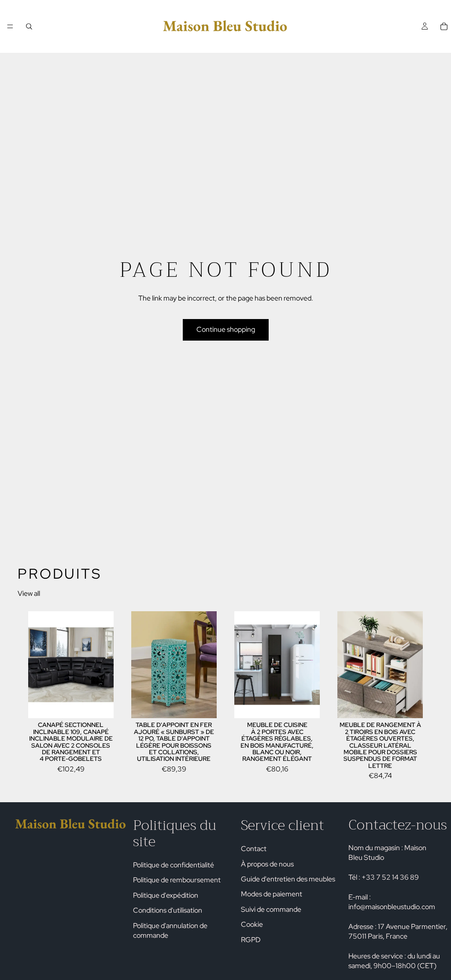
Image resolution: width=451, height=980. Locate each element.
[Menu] (10, 26)
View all (29, 593)
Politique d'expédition (165, 894)
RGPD (251, 939)
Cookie (252, 924)
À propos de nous (267, 863)
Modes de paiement (271, 894)
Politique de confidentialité (173, 865)
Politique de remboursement (177, 880)
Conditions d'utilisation (167, 910)
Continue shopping (225, 329)
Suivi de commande (271, 909)
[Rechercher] (29, 26)
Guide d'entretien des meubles (288, 879)
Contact (253, 848)
